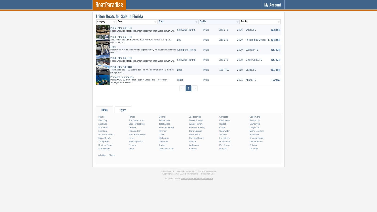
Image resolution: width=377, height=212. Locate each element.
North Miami (104, 148)
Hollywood (254, 127)
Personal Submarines (122, 77)
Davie (161, 134)
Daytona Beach (105, 145)
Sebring (253, 145)
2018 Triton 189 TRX (121, 67)
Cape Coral (255, 117)
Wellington (194, 145)
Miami (101, 117)
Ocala (222, 127)
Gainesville (255, 124)
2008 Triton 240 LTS (121, 58)
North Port (103, 127)
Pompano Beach (106, 134)
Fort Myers (224, 138)
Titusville (254, 148)
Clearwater (224, 131)
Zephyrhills (103, 141)
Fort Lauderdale (166, 127)
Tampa (132, 117)
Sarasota (223, 117)
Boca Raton (194, 134)
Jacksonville (195, 117)
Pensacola (255, 120)
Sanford (193, 148)
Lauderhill (163, 141)
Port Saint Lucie (136, 120)
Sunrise (223, 134)
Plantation (254, 134)
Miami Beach (104, 138)
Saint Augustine (136, 141)
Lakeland (102, 124)
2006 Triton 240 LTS (121, 28)
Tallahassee (164, 124)
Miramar (163, 131)
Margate (223, 148)
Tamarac (133, 145)
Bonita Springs (196, 120)
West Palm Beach (137, 134)
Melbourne (164, 138)
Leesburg (102, 131)
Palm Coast (164, 120)
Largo (131, 138)
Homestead (224, 141)
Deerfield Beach (196, 138)
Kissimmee (224, 120)
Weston (192, 141)
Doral (131, 148)
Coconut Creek (166, 148)
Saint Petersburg (137, 124)
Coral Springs (195, 131)
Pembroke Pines (197, 127)
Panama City (135, 131)
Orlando (163, 117)
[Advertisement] (188, 99)
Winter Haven (195, 124)
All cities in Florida (106, 155)
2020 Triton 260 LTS (121, 37)
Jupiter (162, 145)
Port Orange (225, 145)
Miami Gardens (257, 131)
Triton (113, 47)
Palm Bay (102, 120)
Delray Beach (256, 141)
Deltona (132, 127)
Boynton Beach (257, 138)
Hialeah (222, 124)
